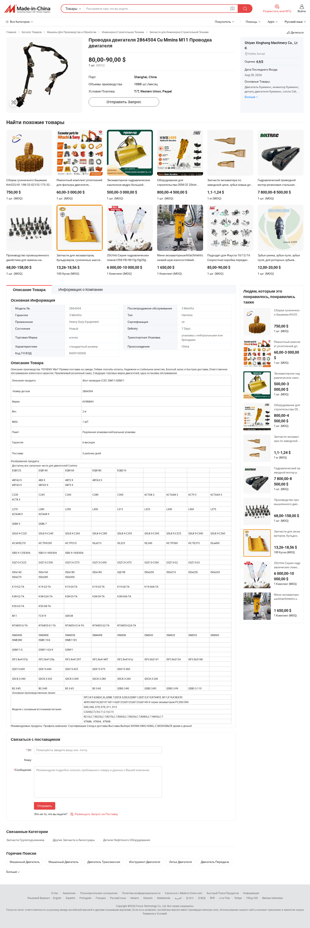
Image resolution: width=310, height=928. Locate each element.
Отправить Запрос (123, 102)
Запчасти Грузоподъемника (25, 840)
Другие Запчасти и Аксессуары (74, 840)
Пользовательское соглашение (99, 893)
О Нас (54, 893)
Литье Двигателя (180, 862)
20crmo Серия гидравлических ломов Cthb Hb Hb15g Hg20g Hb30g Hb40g (287, 565)
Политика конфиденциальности (141, 893)
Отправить (44, 806)
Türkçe (238, 898)
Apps (271, 22)
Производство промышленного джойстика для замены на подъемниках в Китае (286, 502)
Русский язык (118, 898)
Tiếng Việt (252, 898)
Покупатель (223, 22)
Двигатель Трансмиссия (103, 862)
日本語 (202, 898)
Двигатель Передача (215, 862)
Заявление (69, 893)
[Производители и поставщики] (27, 8)
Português (85, 898)
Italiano (134, 898)
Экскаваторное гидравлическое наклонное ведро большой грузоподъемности (287, 375)
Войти (302, 11)
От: (29, 750)
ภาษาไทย (224, 898)
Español (70, 898)
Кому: (28, 760)
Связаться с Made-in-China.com (183, 893)
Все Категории (20, 22)
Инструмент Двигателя (144, 862)
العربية (178, 898)
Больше (250, 97)
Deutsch (148, 898)
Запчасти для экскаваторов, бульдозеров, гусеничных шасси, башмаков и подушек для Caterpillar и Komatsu (287, 533)
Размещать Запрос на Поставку (94, 814)
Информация (251, 893)
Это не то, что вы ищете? (50, 814)
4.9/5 (259, 61)
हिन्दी (212, 898)
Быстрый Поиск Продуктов (223, 893)
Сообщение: (22, 770)
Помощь (251, 22)
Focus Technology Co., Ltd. (151, 906)
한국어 (190, 898)
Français (101, 898)
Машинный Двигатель (25, 862)
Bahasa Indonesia (272, 898)
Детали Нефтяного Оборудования (126, 840)
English (57, 898)
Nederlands (163, 898)
